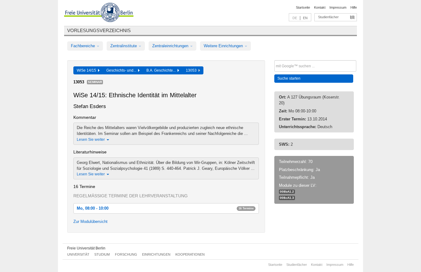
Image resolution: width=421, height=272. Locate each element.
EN (305, 18)
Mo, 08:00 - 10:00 (165, 208)
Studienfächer (328, 17)
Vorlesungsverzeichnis (99, 30)
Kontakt (319, 7)
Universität (78, 254)
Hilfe (353, 7)
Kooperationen (190, 254)
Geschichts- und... (122, 70)
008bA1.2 (287, 191)
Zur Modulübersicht (90, 221)
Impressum (337, 7)
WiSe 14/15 (87, 70)
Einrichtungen (156, 254)
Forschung (126, 254)
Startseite (303, 7)
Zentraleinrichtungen (171, 46)
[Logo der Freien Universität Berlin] (98, 13)
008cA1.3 (287, 197)
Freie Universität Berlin (86, 248)
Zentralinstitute (124, 46)
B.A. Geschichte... (162, 70)
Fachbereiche (83, 46)
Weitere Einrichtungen (224, 46)
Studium (102, 254)
